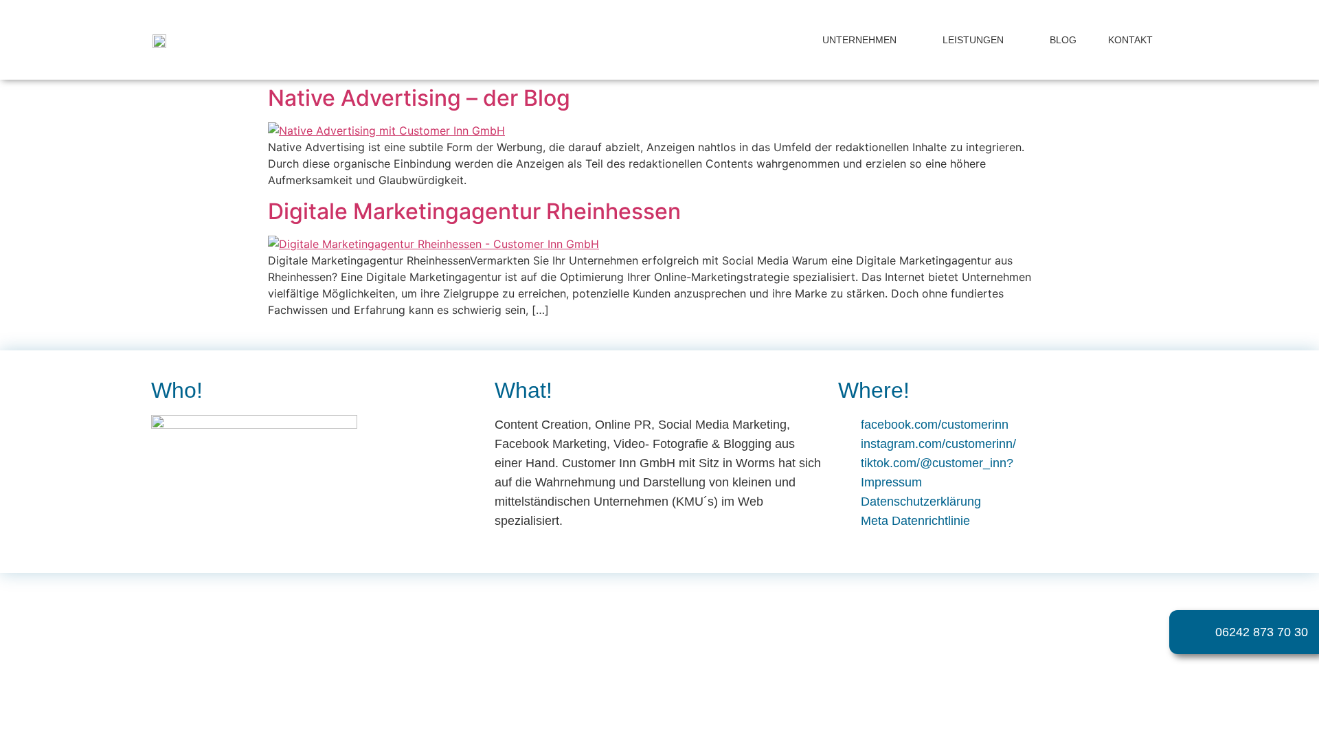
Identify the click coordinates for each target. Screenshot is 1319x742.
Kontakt (1130, 39)
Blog (1063, 39)
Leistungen (973, 39)
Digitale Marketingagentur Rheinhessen (474, 211)
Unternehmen (859, 39)
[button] (1275, 704)
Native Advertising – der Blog (419, 98)
